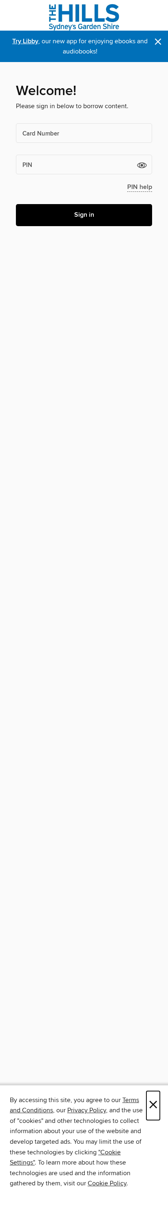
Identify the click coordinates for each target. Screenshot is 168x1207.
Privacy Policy (86, 1110)
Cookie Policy (107, 1183)
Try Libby (25, 41)
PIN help (139, 187)
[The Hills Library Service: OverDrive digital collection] (84, 17)
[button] (142, 165)
